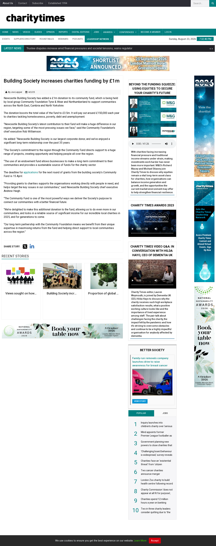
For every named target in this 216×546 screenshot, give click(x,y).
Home (5, 32)
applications (31, 172)
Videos (26, 32)
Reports (63, 32)
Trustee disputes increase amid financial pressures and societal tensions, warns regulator (79, 48)
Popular (141, 413)
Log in (168, 32)
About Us (8, 3)
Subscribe (37, 3)
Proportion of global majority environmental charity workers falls (103, 293)
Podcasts (77, 39)
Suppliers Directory (24, 39)
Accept (155, 540)
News (15, 32)
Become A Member (150, 32)
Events (6, 39)
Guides (38, 32)
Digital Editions (80, 32)
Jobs (96, 32)
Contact (22, 3)
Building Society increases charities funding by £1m (62, 293)
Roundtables (47, 39)
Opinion (50, 32)
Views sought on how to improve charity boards (21, 293)
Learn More (140, 540)
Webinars (63, 39)
